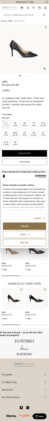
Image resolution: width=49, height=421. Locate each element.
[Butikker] (22, 8)
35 (15, 124)
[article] (13, 253)
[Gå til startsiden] (9, 7)
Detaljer (37, 218)
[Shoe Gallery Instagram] (28, 408)
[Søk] (44, 15)
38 (6, 133)
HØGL (10, 21)
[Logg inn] (28, 8)
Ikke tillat (24, 243)
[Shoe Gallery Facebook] (21, 408)
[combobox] (22, 15)
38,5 (15, 133)
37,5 (43, 124)
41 (43, 133)
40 (34, 133)
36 (24, 124)
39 (24, 133)
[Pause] (46, 2)
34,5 (6, 124)
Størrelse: (5, 118)
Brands (4, 21)
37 (34, 124)
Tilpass (23, 234)
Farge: (7, 114)
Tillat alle (24, 226)
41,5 (6, 143)
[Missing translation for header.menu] (45, 8)
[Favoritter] (33, 8)
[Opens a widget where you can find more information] (39, 416)
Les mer (6, 107)
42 (15, 143)
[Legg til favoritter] (45, 27)
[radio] (6, 124)
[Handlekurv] (39, 8)
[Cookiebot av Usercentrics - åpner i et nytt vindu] (35, 176)
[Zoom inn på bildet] (44, 69)
